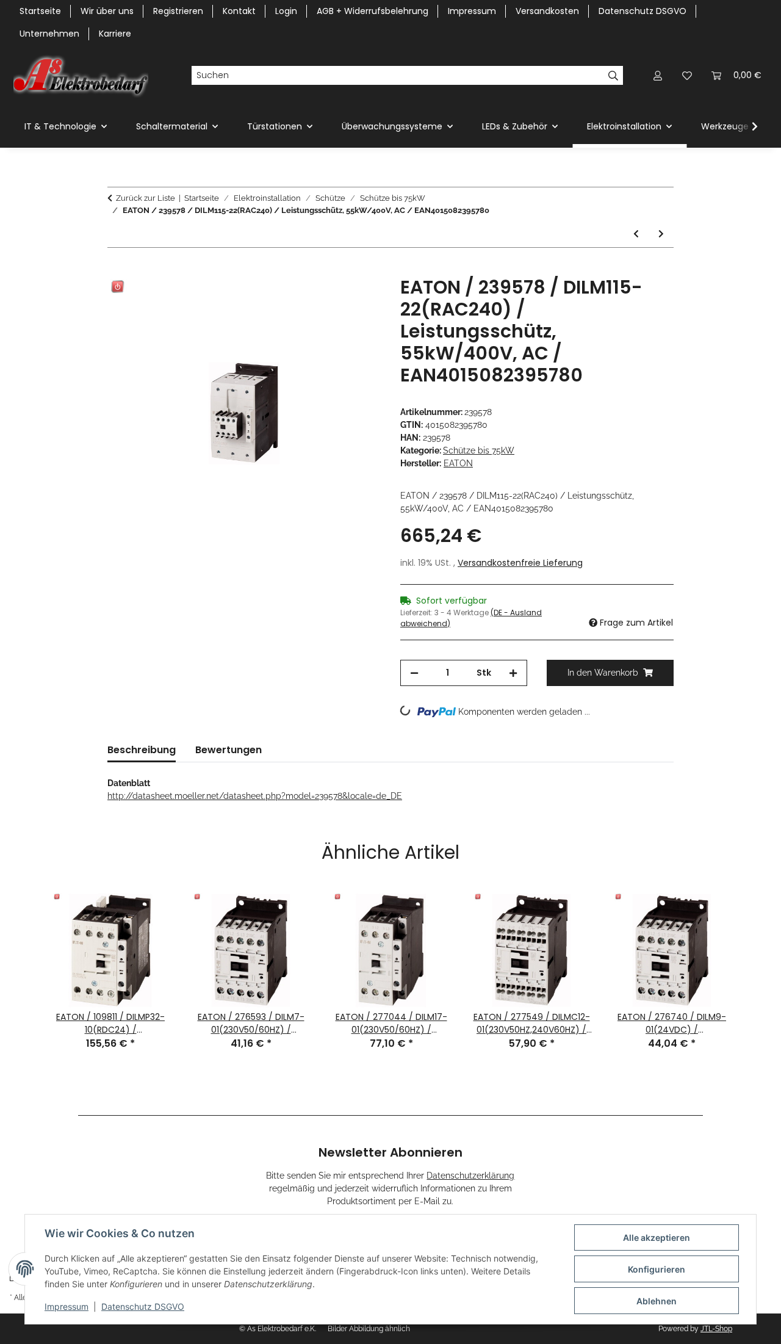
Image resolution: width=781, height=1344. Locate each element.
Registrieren (178, 11)
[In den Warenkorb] (117, 269)
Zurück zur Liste (145, 198)
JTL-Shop (716, 1328)
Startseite (40, 11)
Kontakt (239, 11)
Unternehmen (49, 33)
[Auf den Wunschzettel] (355, 299)
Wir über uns (107, 11)
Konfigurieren (656, 1269)
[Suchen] (613, 75)
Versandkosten (547, 11)
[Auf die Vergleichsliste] (323, 299)
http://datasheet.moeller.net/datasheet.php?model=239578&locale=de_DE (254, 796)
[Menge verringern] (414, 672)
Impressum (66, 1306)
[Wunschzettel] (687, 75)
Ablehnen (656, 1301)
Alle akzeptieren (656, 1237)
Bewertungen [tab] (228, 750)
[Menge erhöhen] (513, 672)
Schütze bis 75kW (478, 450)
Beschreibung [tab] (141, 750)
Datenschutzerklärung (470, 1175)
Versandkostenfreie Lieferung (520, 563)
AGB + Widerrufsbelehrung (372, 11)
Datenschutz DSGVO (142, 1306)
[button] (657, 75)
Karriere (115, 33)
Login (286, 11)
